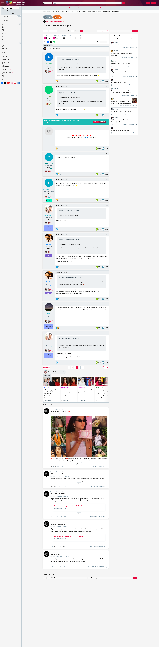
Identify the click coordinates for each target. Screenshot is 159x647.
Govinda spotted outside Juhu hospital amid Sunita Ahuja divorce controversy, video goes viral (86, 394)
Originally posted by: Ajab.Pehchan (69, 59)
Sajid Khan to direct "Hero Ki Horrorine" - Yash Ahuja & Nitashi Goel (123, 121)
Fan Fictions (7, 63)
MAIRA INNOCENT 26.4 (57, 494)
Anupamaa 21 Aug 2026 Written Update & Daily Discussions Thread (121, 102)
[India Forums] (15, 3)
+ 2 (51, 196)
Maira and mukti (55, 554)
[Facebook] (2, 83)
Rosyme (132, 124)
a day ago (94, 466)
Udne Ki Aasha (116, 51)
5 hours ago (123, 66)
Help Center (7, 76)
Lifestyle (6, 36)
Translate (12, 13)
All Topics (7, 46)
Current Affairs (116, 88)
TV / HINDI (46, 387)
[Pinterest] (15, 83)
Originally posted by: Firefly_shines (69, 338)
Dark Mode (5, 16)
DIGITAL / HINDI (99, 387)
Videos (6, 56)
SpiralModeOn (101, 466)
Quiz (66, 8)
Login (147, 3)
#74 (107, 154)
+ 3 (51, 171)
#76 (107, 205)
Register (153, 3)
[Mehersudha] (45, 38)
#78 (107, 272)
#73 (107, 128)
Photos (111, 8)
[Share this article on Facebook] (48, 42)
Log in (86, 137)
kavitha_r (132, 57)
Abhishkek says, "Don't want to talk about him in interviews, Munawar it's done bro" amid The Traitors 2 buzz (103, 394)
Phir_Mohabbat (101, 546)
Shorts (6, 69)
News (3, 24)
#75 (107, 179)
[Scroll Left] (44, 49)
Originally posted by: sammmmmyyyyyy (70, 277)
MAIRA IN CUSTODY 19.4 (58, 524)
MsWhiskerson (101, 566)
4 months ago (93, 546)
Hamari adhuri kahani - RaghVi (120, 130)
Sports (6, 39)
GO (123, 3)
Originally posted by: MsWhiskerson (69, 210)
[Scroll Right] (107, 49)
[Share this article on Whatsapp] (54, 42)
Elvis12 (132, 47)
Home (6, 20)
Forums (4, 43)
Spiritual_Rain (131, 66)
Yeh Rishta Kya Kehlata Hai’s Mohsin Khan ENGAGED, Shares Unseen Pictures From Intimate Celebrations (51, 394)
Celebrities (7, 53)
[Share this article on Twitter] (51, 42)
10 (82, 367)
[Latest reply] (107, 466)
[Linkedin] (18, 83)
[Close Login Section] (107, 122)
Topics (60, 8)
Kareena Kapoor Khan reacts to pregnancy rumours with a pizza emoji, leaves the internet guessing (67, 394)
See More (4, 48)
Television (7, 27)
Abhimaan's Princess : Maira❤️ (60, 411)
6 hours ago (125, 76)
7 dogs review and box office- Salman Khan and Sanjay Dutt (123, 73)
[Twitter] (5, 83)
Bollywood (115, 42)
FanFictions (84, 8)
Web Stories (7, 73)
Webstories (94, 8)
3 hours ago (126, 124)
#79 (107, 304)
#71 (107, 54)
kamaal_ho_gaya (130, 105)
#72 (107, 86)
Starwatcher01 (101, 486)
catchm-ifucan (130, 85)
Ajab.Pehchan (102, 516)
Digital (6, 33)
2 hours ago (122, 105)
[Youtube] (8, 83)
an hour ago (126, 47)
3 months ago (93, 516)
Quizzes (6, 66)
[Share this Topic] (44, 42)
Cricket (115, 61)
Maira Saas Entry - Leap (57, 474)
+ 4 (51, 222)
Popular (119, 39)
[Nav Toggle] (2, 3)
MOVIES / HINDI (64, 387)
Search (135, 31)
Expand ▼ (79, 463)
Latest (113, 39)
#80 (107, 333)
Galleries (6, 59)
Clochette (132, 95)
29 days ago (93, 486)
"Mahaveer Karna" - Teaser (119, 82)
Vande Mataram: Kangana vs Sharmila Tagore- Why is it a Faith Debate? (122, 92)
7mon (48, 38)
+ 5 (51, 71)
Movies (6, 30)
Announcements (128, 39)
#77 (107, 234)
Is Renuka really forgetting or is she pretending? (121, 54)
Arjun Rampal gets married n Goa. (121, 111)
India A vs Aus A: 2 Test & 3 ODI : (120, 63)
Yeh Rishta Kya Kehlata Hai (54, 21)
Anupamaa (115, 99)
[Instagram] (12, 83)
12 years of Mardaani (117, 45)
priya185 (132, 76)
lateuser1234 (131, 133)
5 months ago (93, 566)
